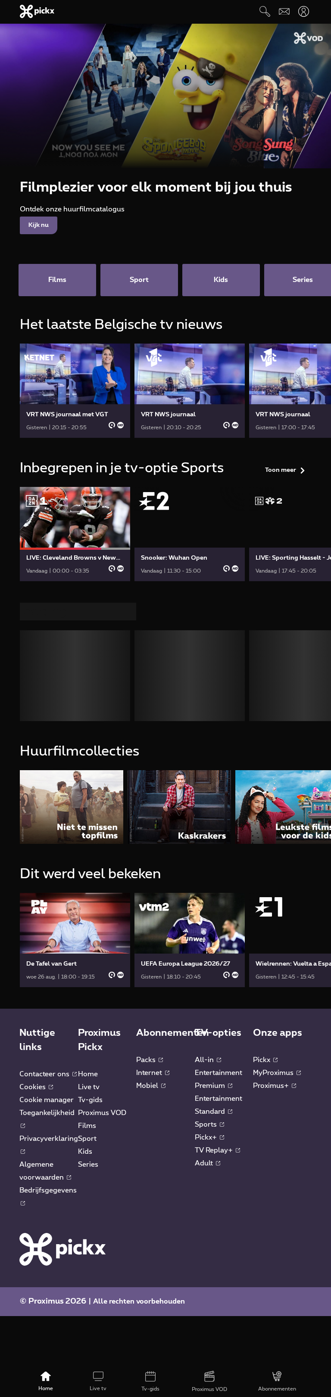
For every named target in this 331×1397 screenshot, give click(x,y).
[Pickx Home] (62, 1109)
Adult (205, 1023)
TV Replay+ (214, 1010)
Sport (87, 998)
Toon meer (280, 470)
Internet (150, 932)
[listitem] (71, 667)
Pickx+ (207, 997)
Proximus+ (271, 945)
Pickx (262, 920)
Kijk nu (38, 225)
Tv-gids (90, 960)
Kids (85, 1011)
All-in (205, 920)
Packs (146, 920)
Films (87, 985)
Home (88, 934)
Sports (207, 984)
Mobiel (148, 945)
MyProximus (274, 932)
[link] (75, 391)
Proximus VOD (102, 973)
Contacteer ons (45, 934)
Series (88, 1024)
